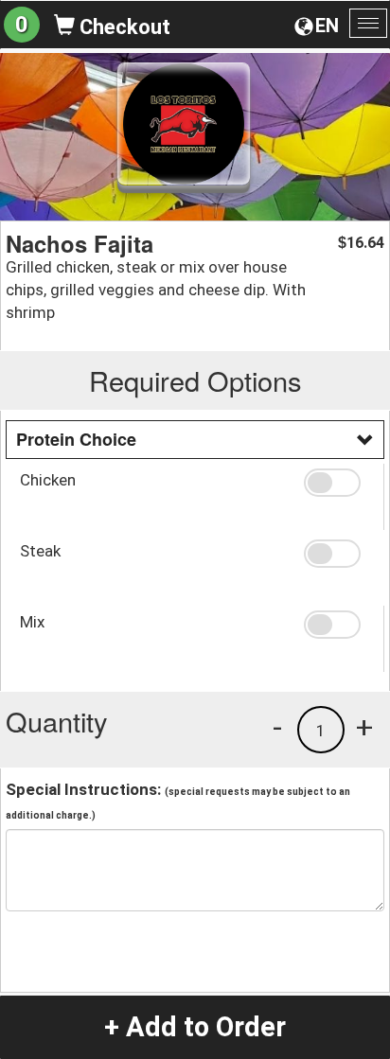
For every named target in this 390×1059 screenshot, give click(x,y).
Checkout (122, 27)
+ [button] (364, 727)
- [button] (277, 727)
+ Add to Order (195, 1027)
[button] (336, 482)
